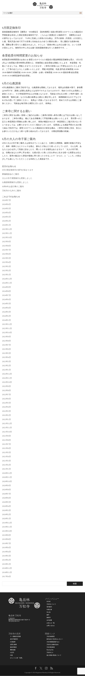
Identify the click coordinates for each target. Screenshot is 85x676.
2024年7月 (6, 295)
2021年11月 (7, 428)
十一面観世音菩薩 (15, 636)
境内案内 (49, 607)
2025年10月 (7, 237)
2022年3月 (6, 411)
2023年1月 (6, 370)
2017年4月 (6, 576)
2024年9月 (6, 287)
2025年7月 (6, 250)
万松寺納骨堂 (51, 636)
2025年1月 (6, 275)
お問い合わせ (51, 625)
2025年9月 (6, 242)
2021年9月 (6, 436)
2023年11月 (7, 328)
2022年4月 (6, 407)
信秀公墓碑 (13, 644)
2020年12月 (7, 473)
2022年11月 (7, 378)
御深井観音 (13, 647)
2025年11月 (7, 233)
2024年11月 (7, 283)
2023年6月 (6, 349)
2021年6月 (6, 448)
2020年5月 (6, 502)
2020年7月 (6, 494)
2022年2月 (6, 415)
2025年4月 (6, 262)
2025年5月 (6, 258)
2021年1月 (6, 469)
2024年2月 (6, 316)
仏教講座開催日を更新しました (15, 182)
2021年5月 (6, 452)
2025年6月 (6, 254)
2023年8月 (6, 341)
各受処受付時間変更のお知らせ (22, 55)
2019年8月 (6, 539)
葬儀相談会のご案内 (10, 174)
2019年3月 (6, 556)
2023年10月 (7, 332)
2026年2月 (6, 221)
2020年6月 (6, 498)
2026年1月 (6, 225)
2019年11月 (7, 527)
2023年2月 (6, 366)
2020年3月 (6, 510)
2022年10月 (7, 382)
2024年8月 (6, 291)
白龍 (11, 655)
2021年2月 (6, 465)
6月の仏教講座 (11, 83)
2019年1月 (6, 564)
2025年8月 (6, 246)
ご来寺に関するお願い (17, 111)
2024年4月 (6, 308)
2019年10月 (7, 531)
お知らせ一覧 (51, 623)
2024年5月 (6, 304)
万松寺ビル (50, 652)
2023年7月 (6, 345)
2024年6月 (6, 299)
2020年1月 (6, 519)
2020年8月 (6, 490)
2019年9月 (6, 535)
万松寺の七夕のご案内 (11, 191)
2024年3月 (6, 312)
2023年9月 (6, 337)
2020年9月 (6, 485)
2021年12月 (7, 423)
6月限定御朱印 (11, 27)
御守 (48, 615)
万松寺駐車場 (51, 647)
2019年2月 (6, 560)
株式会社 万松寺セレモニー (55, 639)
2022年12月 (7, 374)
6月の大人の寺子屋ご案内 (19, 139)
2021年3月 (6, 461)
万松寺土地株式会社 (53, 644)
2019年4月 (6, 552)
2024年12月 (7, 279)
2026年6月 (6, 204)
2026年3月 (6, 217)
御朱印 (49, 617)
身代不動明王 (14, 639)
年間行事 (49, 609)
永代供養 (49, 620)
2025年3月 (6, 266)
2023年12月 (7, 324)
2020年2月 (6, 514)
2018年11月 (7, 572)
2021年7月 (6, 444)
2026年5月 (6, 208)
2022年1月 (6, 419)
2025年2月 (6, 270)
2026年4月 (6, 213)
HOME (49, 601)
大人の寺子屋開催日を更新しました (17, 178)
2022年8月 (6, 390)
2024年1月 (6, 320)
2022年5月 (6, 403)
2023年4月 (6, 357)
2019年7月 (6, 543)
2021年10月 (7, 432)
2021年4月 (6, 456)
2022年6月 (6, 399)
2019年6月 (6, 547)
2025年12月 (7, 229)
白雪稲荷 (12, 642)
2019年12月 (7, 523)
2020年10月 (7, 481)
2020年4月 (6, 506)
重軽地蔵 (12, 650)
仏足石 (12, 652)
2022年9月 (6, 386)
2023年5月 (6, 353)
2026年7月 (6, 200)
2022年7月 (6, 394)
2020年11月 (7, 477)
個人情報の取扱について (54, 655)
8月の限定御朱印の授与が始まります (17, 170)
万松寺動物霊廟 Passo (53, 642)
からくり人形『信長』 (16, 658)
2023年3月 (6, 361)
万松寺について (51, 604)
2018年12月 (7, 568)
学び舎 (49, 612)
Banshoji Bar (50, 650)
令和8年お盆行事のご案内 (13, 186)
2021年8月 (6, 440)
